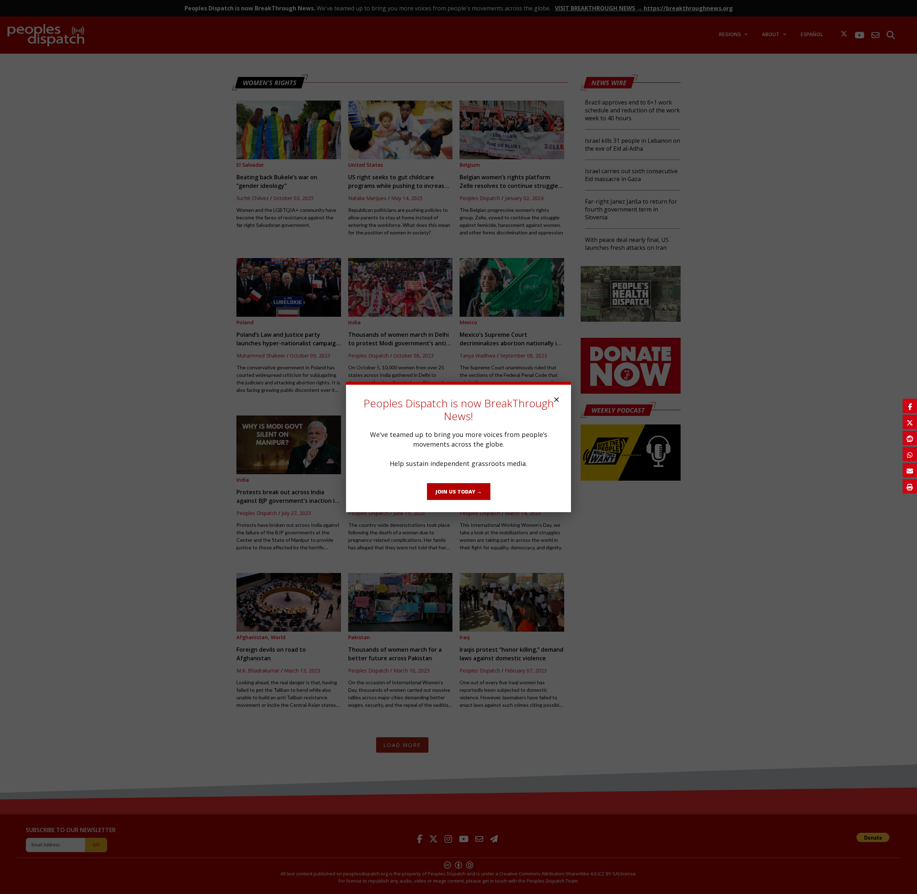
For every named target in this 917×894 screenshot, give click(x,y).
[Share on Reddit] (910, 438)
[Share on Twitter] (910, 422)
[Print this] (910, 486)
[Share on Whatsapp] (910, 454)
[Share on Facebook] (910, 406)
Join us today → (459, 491)
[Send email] (910, 470)
